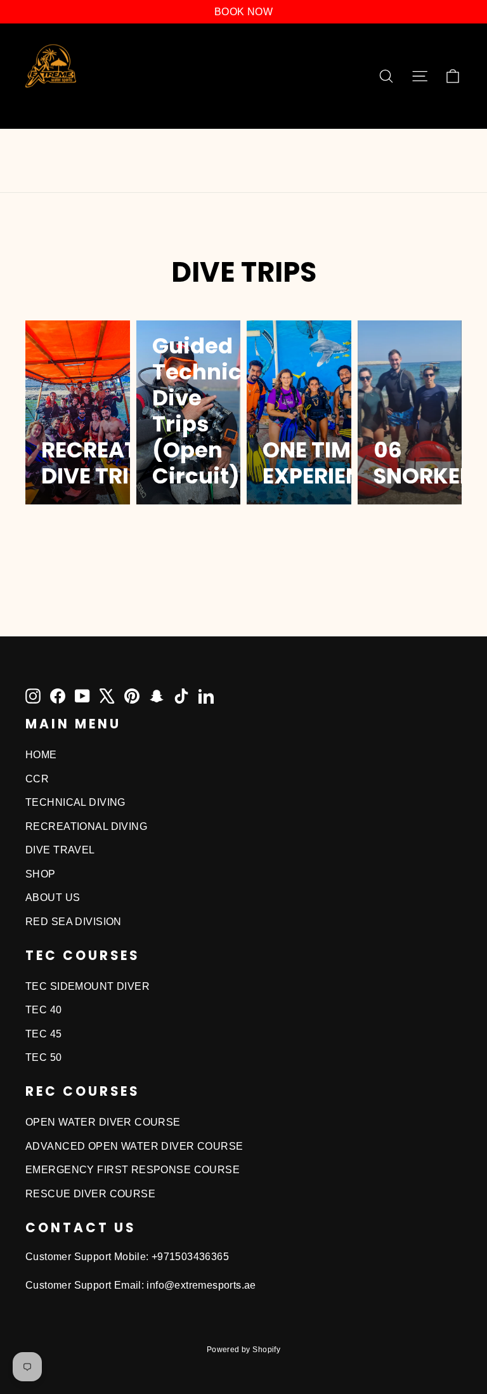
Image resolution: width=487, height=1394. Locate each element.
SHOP (40, 874)
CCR (37, 778)
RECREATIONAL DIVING (86, 826)
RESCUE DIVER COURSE (90, 1193)
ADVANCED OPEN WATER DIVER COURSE (134, 1146)
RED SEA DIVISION (73, 921)
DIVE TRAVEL (60, 850)
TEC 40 (43, 1009)
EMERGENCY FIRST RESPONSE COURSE (132, 1169)
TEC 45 (43, 1034)
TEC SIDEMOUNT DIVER (87, 986)
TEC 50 (43, 1057)
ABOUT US (52, 897)
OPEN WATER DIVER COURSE (103, 1122)
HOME (41, 754)
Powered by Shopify (244, 1349)
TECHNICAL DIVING (75, 802)
